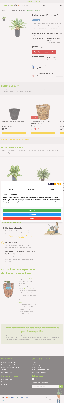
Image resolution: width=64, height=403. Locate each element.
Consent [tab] (11, 189)
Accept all (32, 210)
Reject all (32, 218)
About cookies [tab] (32, 189)
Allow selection (32, 214)
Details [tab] (52, 189)
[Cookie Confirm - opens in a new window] (54, 184)
